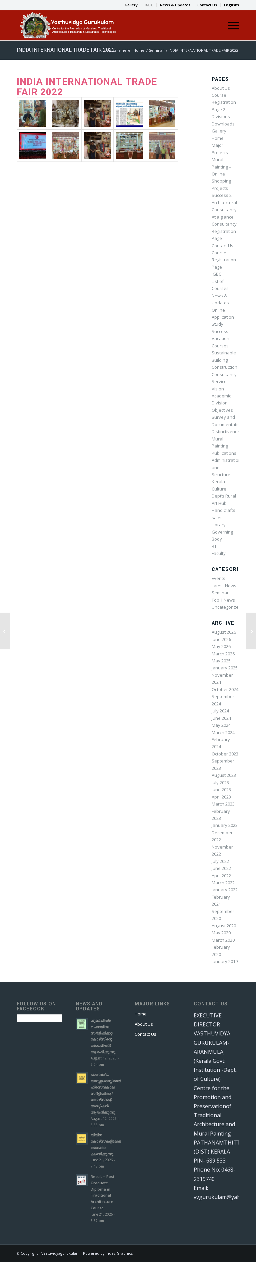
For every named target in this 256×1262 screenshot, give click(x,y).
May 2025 (221, 661)
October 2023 (225, 754)
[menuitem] (131, 5)
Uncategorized (226, 607)
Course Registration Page (224, 260)
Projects (220, 188)
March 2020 (223, 940)
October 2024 (225, 689)
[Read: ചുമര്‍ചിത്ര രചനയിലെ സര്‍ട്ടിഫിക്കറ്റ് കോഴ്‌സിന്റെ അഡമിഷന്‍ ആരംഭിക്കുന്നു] (82, 1024)
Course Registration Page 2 (224, 102)
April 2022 (221, 876)
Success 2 (222, 195)
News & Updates (175, 4)
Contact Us (207, 4)
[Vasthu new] (67, 25)
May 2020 (221, 933)
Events (218, 578)
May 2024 (221, 725)
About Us (221, 88)
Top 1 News (223, 600)
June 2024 (221, 718)
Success (220, 331)
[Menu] (230, 25)
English (230, 4)
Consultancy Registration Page (224, 231)
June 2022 (221, 868)
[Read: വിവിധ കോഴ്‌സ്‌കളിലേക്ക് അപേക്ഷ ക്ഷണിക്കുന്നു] (82, 1139)
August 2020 (224, 926)
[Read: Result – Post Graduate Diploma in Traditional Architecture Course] (82, 1180)
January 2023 (225, 825)
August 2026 (224, 632)
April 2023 (221, 797)
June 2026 (221, 639)
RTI (215, 546)
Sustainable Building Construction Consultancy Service (224, 367)
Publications (224, 453)
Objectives (222, 410)
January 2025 (225, 668)
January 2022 (225, 890)
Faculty (219, 553)
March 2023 (223, 804)
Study (217, 324)
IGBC (149, 4)
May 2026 (221, 646)
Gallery (131, 4)
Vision (218, 389)
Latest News (224, 586)
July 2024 (220, 711)
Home (218, 138)
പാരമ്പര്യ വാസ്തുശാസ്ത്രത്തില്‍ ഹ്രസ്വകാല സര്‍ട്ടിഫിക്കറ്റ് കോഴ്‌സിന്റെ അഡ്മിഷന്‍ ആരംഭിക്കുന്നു (108, 1093)
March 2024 (223, 732)
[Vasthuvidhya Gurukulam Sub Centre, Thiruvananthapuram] (251, 631)
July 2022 (220, 861)
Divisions (221, 116)
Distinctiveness (227, 431)
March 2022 (223, 883)
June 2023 (221, 789)
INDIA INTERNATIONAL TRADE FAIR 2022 (66, 50)
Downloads (223, 124)
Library (219, 525)
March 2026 (223, 654)
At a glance (223, 217)
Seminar (220, 593)
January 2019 (225, 961)
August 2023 (224, 775)
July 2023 (220, 782)
